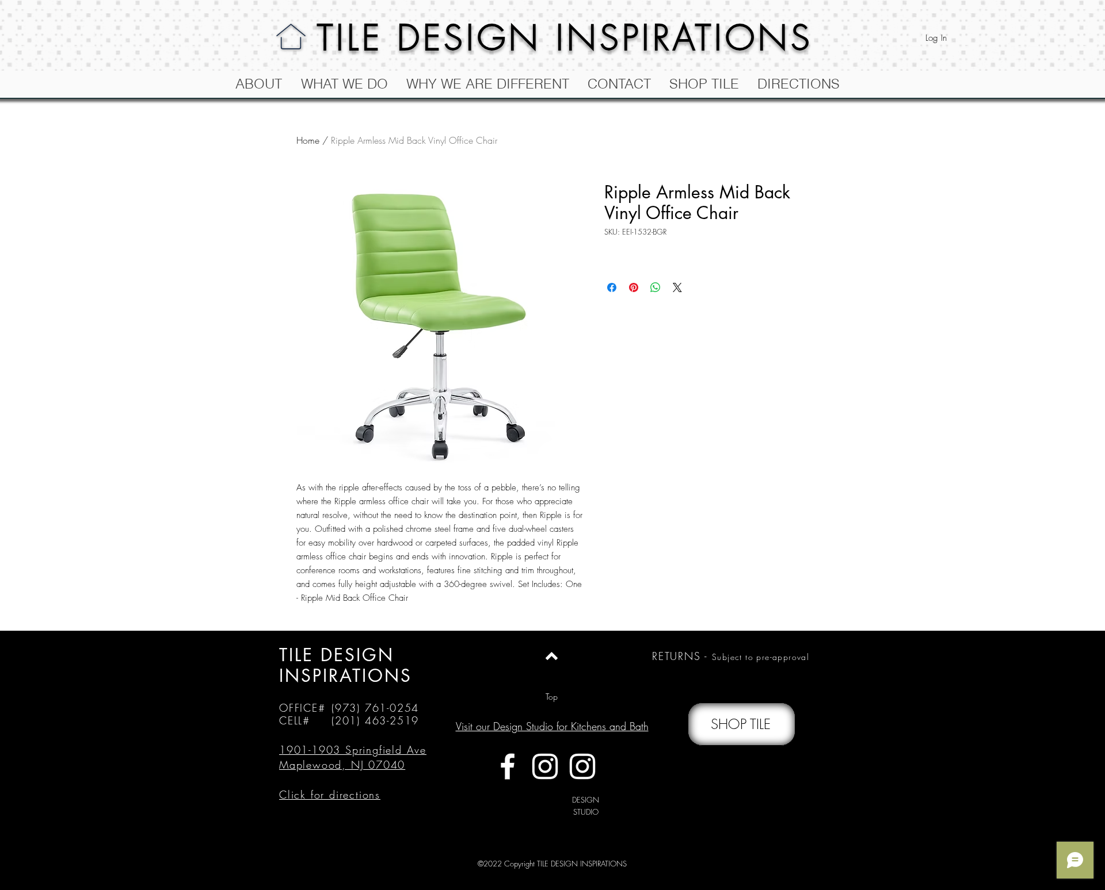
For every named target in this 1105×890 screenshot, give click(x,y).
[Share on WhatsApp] (655, 287)
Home (307, 140)
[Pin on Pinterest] (634, 287)
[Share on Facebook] (612, 287)
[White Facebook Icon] (507, 766)
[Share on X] (677, 287)
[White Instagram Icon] (545, 766)
